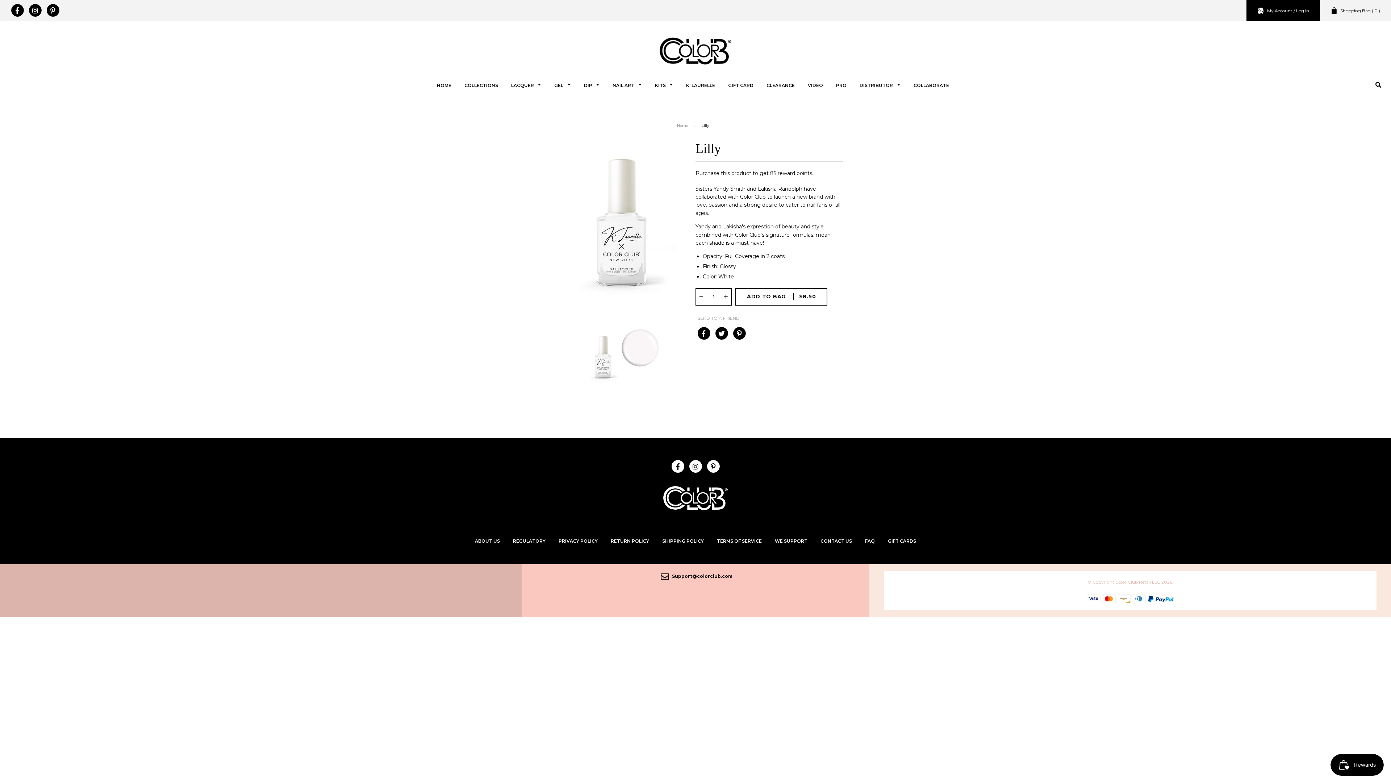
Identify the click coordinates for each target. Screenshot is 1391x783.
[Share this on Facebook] (704, 333)
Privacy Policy (578, 541)
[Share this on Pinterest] (739, 333)
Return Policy (630, 541)
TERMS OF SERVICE (739, 541)
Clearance (780, 85)
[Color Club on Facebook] (17, 10)
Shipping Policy (683, 541)
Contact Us (836, 541)
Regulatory (529, 541)
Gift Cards (902, 541)
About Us (487, 541)
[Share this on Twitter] (721, 333)
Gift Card (740, 85)
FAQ (870, 541)
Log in (1302, 10)
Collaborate (931, 85)
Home (444, 85)
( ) (1360, 10)
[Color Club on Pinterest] (53, 10)
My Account (1279, 10)
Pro (841, 85)
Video (815, 85)
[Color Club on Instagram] (35, 10)
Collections (481, 85)
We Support (791, 541)
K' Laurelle (700, 85)
